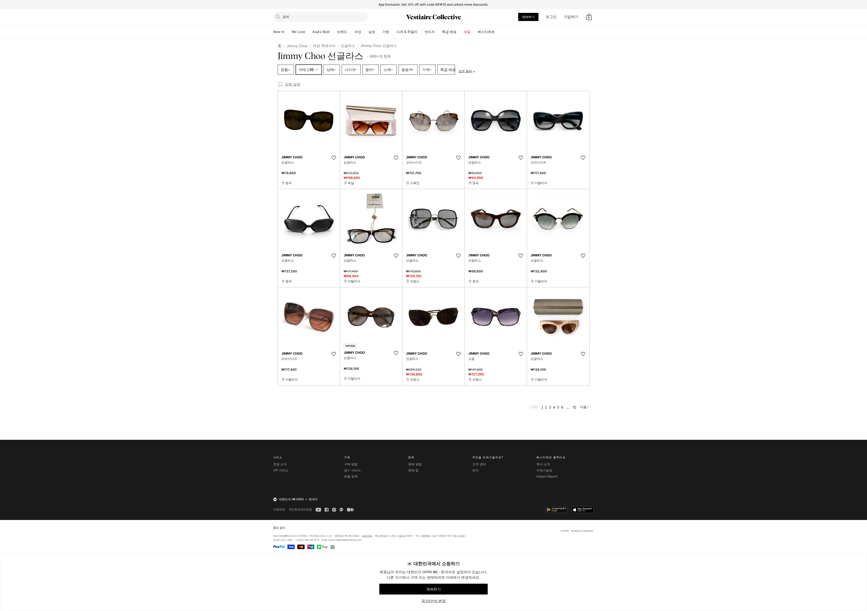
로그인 (551, 16)
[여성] (365, 32)
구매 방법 (351, 464)
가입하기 (571, 16)
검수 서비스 (352, 470)
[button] (589, 17)
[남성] (379, 32)
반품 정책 (351, 476)
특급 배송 (449, 32)
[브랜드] (351, 32)
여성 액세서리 (324, 45)
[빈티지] (438, 32)
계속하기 (433, 589)
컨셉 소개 (280, 464)
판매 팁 (413, 470)
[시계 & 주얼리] (421, 32)
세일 (467, 32)
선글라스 (348, 45)
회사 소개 (543, 464)
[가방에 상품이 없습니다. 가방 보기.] (589, 17)
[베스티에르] (498, 32)
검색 (286, 17)
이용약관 (279, 509)
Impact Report (547, 476)
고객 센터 (479, 464)
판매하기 (528, 16)
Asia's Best (321, 32)
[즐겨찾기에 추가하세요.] (333, 157)
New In (278, 32)
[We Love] (309, 32)
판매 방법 (415, 464)
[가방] (393, 32)
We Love (298, 32)
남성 (371, 32)
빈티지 (430, 32)
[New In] (288, 32)
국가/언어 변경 (433, 601)
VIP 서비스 (281, 470)
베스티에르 (486, 32)
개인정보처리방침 (300, 509)
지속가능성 (544, 470)
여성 (357, 32)
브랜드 (342, 32)
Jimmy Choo (297, 46)
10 (574, 407)
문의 (475, 470)
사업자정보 (367, 536)
